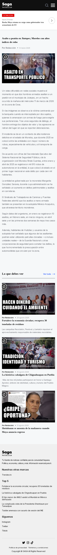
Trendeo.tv (7, 475)
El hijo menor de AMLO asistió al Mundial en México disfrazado (24, 498)
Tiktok (5, 531)
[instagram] (23, 542)
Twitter (5, 526)
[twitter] (28, 542)
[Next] (52, 20)
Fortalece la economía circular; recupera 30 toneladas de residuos (27, 487)
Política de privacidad (18, 548)
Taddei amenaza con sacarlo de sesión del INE (22, 510)
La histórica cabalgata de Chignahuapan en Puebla (24, 493)
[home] (7, 5)
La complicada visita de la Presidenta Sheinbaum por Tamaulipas (25, 505)
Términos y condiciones (38, 548)
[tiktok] (32, 542)
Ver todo (47, 274)
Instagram (6, 522)
